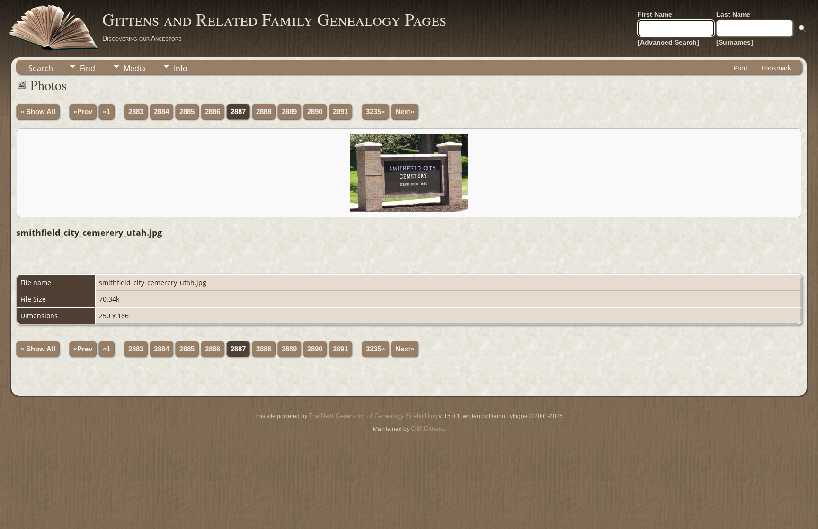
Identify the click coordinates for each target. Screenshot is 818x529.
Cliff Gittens (427, 428)
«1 (106, 112)
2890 (314, 112)
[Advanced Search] (668, 42)
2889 (289, 112)
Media (134, 68)
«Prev (82, 112)
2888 (263, 112)
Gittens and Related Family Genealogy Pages (274, 19)
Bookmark (776, 67)
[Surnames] (734, 42)
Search (40, 68)
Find (87, 68)
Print (740, 67)
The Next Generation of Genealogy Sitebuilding (373, 416)
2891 (340, 112)
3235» (375, 112)
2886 (212, 112)
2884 (161, 112)
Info (180, 68)
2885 (187, 112)
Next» (404, 112)
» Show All (37, 112)
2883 (135, 112)
